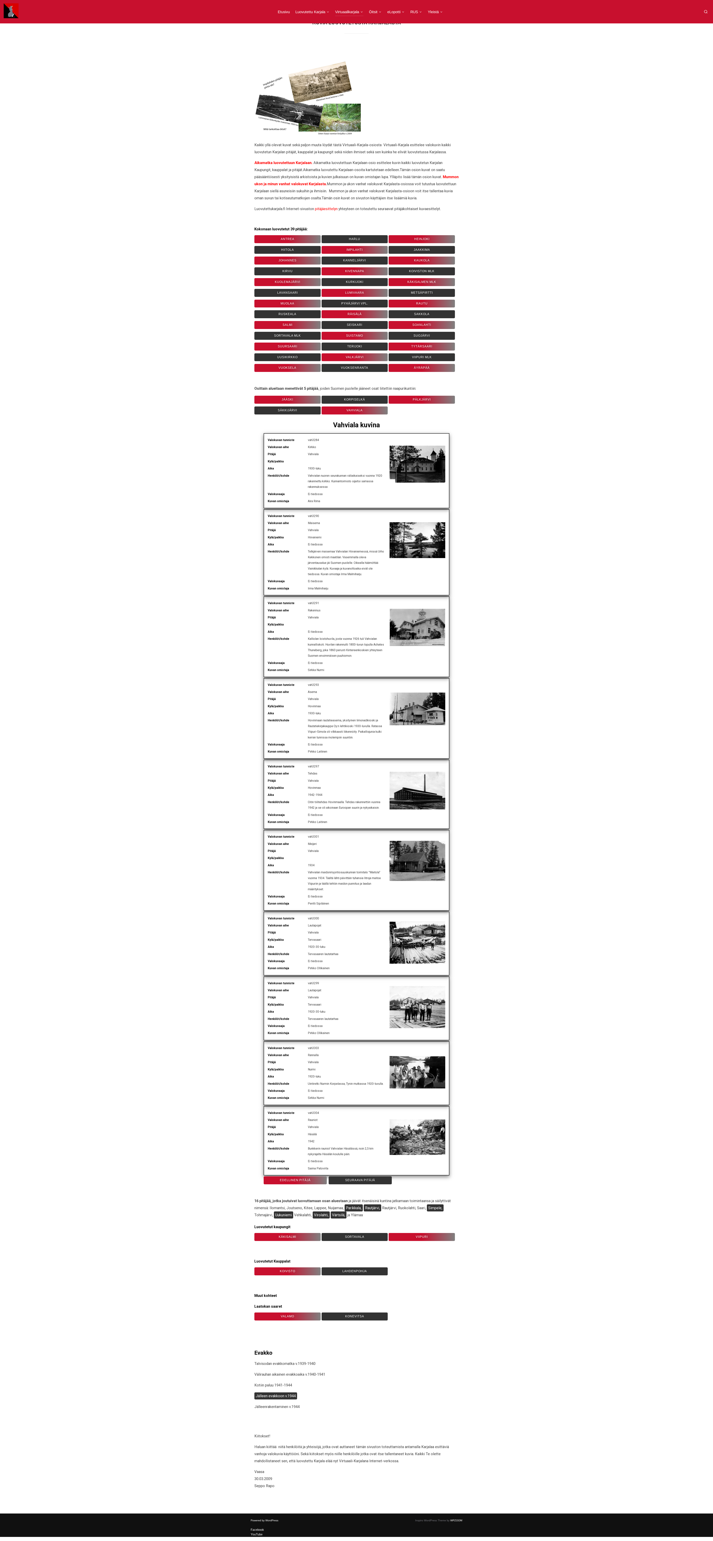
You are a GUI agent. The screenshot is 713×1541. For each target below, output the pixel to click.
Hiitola (287, 249)
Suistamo (354, 335)
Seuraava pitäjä (360, 1180)
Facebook (257, 1529)
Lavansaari (287, 292)
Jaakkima (422, 249)
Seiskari (354, 324)
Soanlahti (421, 324)
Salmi (287, 324)
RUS (414, 12)
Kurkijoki (354, 281)
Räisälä (355, 314)
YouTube (257, 1534)
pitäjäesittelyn (326, 209)
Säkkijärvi (287, 410)
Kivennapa (354, 271)
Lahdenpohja (354, 1271)
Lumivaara (354, 292)
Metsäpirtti (422, 292)
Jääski (287, 399)
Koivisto (287, 1271)
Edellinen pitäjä (295, 1180)
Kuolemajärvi (287, 281)
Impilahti (354, 249)
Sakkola (421, 314)
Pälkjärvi (422, 399)
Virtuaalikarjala (347, 12)
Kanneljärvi (354, 260)
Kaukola (422, 260)
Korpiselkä (354, 399)
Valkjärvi (355, 357)
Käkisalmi (287, 1236)
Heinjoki (421, 239)
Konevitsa (354, 1316)
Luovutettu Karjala (310, 12)
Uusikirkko (287, 357)
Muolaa (287, 303)
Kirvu (287, 271)
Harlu (354, 239)
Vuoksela (287, 367)
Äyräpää (422, 367)
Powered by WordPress (264, 1520)
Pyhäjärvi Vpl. (354, 303)
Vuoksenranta (354, 367)
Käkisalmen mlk (421, 281)
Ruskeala (287, 314)
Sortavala (354, 1236)
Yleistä (433, 12)
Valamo (287, 1316)
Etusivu (284, 12)
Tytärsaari (421, 346)
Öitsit (373, 12)
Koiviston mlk (421, 271)
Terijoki (354, 346)
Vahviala (354, 410)
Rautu (422, 303)
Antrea (287, 239)
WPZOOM (456, 1520)
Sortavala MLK (287, 335)
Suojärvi (422, 335)
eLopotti (394, 12)
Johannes (288, 260)
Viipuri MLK (422, 357)
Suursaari (287, 346)
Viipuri (422, 1236)
